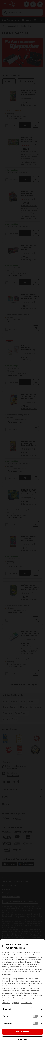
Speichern (22, 1039)
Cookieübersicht (26, 1003)
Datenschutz (6, 1003)
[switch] (35, 1016)
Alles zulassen (22, 1031)
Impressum (15, 1003)
